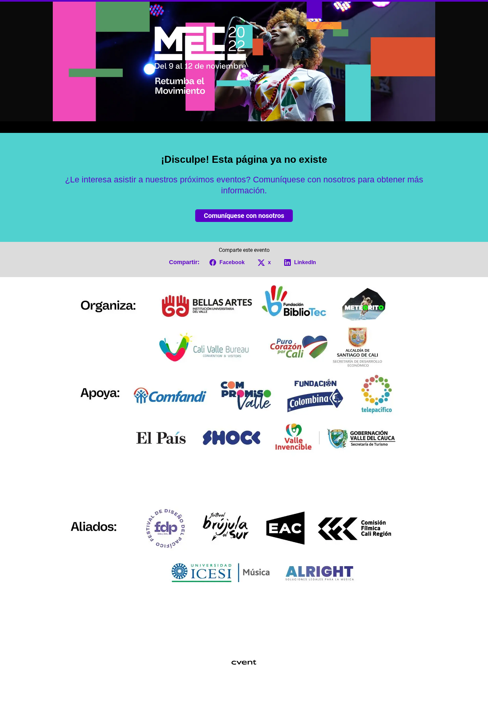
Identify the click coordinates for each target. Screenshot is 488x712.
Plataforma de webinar (276, 688)
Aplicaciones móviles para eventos (232, 688)
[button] (225, 262)
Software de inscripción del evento (255, 688)
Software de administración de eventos (208, 688)
